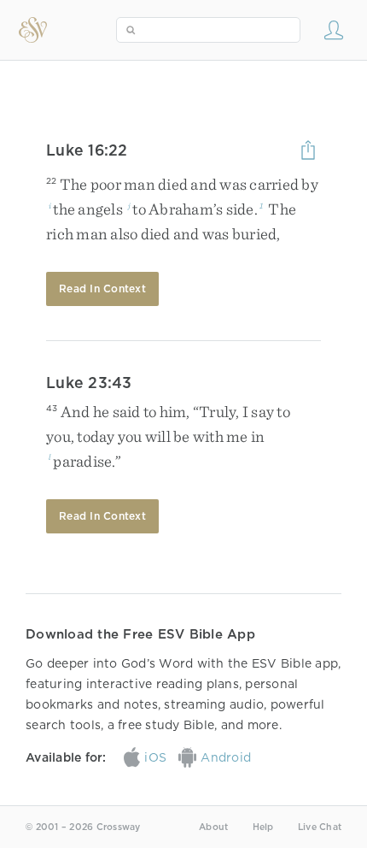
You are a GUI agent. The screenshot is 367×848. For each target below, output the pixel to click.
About (213, 827)
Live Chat (319, 827)
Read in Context (102, 288)
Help (263, 827)
